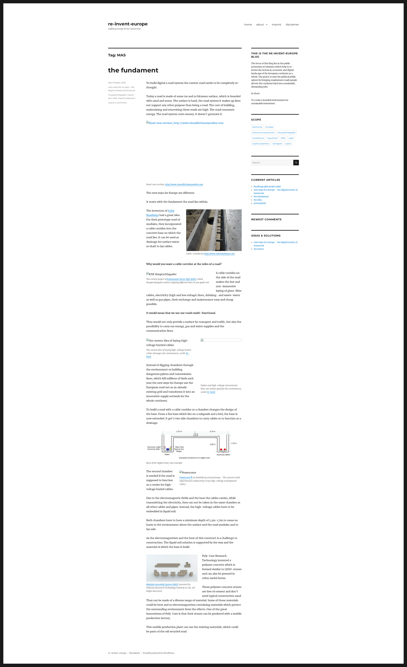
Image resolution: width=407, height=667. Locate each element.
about (260, 24)
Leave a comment (117, 102)
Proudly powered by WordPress (158, 653)
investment (258, 138)
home (248, 24)
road (291, 138)
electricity (257, 127)
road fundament (126, 98)
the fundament (133, 70)
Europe (269, 127)
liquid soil (272, 138)
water (288, 143)
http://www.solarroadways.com (219, 253)
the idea (258, 200)
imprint (276, 24)
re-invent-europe (128, 24)
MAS (115, 98)
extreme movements (263, 132)
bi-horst (211, 392)
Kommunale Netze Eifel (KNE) (182, 279)
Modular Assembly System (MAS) (162, 584)
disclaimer (292, 24)
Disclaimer (134, 653)
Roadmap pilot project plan (267, 186)
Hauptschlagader (117, 95)
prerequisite (260, 203)
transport (277, 143)
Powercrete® (186, 477)
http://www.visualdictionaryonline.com (184, 184)
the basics (259, 249)
